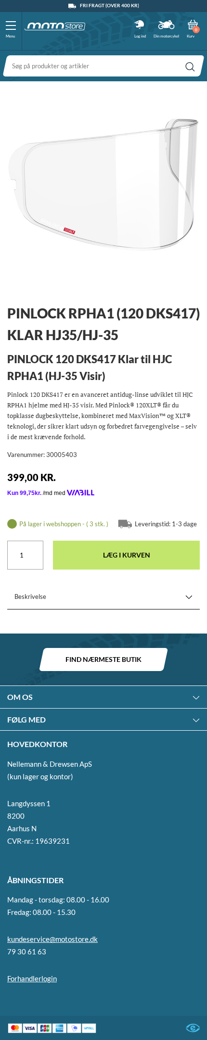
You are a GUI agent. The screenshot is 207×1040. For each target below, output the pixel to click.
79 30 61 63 (26, 951)
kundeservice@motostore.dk (52, 939)
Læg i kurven (126, 555)
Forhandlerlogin (32, 978)
